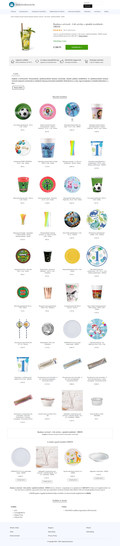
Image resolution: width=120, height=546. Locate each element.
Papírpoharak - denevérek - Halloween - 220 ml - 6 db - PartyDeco (47, 271)
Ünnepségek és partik (57, 11)
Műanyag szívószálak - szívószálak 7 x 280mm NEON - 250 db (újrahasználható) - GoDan (23, 234)
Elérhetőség (90, 532)
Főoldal (13, 11)
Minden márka (14, 527)
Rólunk (88, 527)
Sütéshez (87, 11)
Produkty (16, 16)
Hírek (11, 532)
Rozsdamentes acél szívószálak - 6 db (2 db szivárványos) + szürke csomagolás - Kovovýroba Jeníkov (97, 379)
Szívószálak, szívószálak (71, 434)
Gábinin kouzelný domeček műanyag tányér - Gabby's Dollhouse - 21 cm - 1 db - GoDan (47, 126)
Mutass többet (18, 87)
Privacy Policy (52, 535)
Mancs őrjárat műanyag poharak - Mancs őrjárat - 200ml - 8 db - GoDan (96, 307)
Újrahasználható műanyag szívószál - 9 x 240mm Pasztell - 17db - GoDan (48, 234)
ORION (61, 36)
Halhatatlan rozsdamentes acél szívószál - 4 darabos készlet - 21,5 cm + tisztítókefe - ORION (72, 415)
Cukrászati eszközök (39, 11)
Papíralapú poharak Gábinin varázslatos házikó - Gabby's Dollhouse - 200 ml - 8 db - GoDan (97, 126)
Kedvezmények (15, 535)
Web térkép (51, 532)
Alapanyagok (23, 11)
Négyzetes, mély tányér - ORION (99, 471)
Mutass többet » (83, 36)
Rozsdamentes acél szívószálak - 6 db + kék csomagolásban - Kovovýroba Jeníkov (72, 379)
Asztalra (97, 11)
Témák (106, 11)
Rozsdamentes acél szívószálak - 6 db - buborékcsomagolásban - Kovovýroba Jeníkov (47, 379)
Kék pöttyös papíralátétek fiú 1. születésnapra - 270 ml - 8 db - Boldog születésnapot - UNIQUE (97, 163)
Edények (31, 16)
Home (12, 16)
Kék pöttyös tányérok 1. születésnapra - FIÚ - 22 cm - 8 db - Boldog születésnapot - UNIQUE (97, 271)
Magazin (50, 527)
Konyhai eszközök (74, 11)
